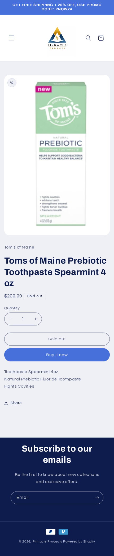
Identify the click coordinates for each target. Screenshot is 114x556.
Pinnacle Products (48, 541)
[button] (11, 38)
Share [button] (16, 403)
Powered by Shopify (79, 541)
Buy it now (57, 355)
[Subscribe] (97, 497)
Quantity (12, 308)
